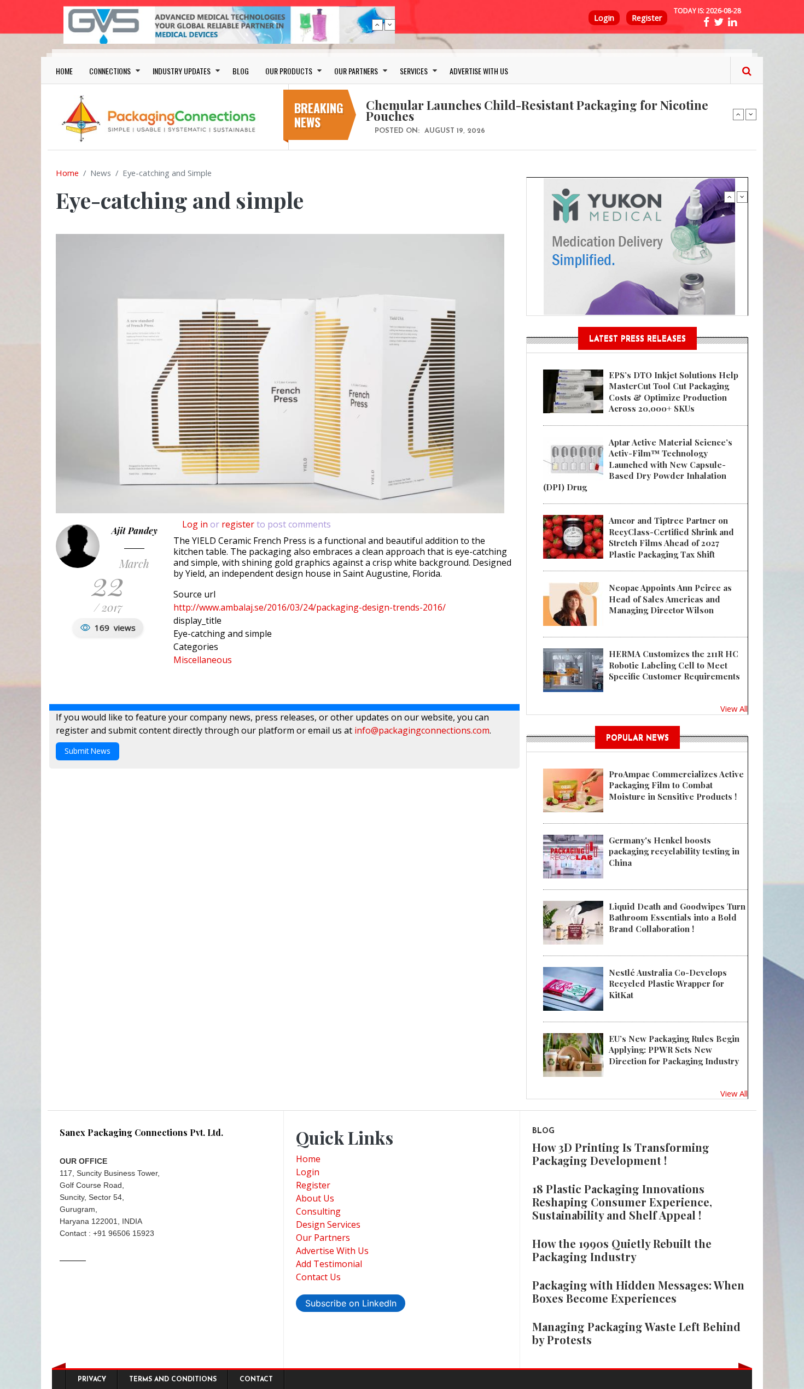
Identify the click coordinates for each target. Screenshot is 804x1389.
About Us (315, 1198)
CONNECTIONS (110, 71)
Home (67, 172)
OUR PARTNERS (356, 71)
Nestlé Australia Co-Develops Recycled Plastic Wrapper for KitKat (668, 983)
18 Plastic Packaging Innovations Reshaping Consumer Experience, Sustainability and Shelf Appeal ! (622, 1201)
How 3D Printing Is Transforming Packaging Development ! (620, 1154)
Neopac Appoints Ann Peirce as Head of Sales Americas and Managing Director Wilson (670, 599)
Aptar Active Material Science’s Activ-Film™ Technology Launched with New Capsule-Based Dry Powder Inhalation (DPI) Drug (637, 465)
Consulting (318, 1211)
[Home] (161, 118)
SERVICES (414, 71)
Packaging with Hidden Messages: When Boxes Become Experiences (638, 1291)
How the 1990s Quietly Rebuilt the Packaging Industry (622, 1250)
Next (389, 24)
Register (647, 18)
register (238, 524)
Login (604, 18)
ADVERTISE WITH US (479, 71)
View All (734, 708)
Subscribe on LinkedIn (351, 1303)
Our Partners (323, 1238)
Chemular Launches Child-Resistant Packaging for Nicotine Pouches (537, 110)
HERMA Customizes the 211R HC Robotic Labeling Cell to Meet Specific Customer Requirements (674, 665)
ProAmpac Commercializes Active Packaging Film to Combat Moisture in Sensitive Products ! (676, 785)
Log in (195, 524)
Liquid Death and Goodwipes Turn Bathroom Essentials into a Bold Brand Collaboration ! (677, 917)
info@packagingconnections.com (422, 730)
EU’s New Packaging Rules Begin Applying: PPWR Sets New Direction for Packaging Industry (674, 1049)
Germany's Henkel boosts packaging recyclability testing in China (674, 851)
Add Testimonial (329, 1264)
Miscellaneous (202, 660)
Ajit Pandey (135, 530)
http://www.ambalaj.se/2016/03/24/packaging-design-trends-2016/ (309, 607)
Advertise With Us (332, 1251)
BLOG (240, 71)
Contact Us (318, 1277)
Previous (377, 24)
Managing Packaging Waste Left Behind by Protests (636, 1333)
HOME (64, 71)
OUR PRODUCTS (288, 71)
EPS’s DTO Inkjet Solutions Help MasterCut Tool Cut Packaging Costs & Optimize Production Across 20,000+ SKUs (673, 392)
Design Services (328, 1224)
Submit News (87, 751)
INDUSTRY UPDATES (182, 71)
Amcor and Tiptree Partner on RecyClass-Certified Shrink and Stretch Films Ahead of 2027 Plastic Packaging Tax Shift (671, 537)
